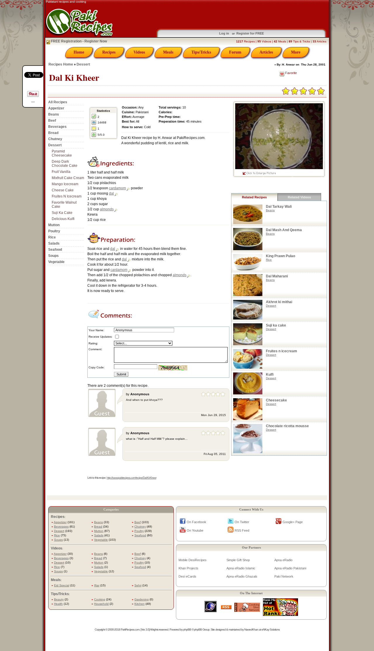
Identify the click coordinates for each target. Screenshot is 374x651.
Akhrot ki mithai (279, 302)
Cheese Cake (63, 190)
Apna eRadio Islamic (240, 568)
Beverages (57, 127)
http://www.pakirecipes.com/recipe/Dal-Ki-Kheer (131, 477)
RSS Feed (242, 530)
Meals (168, 52)
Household (101, 603)
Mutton (54, 225)
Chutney (55, 139)
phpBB (187, 629)
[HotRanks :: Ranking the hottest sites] (280, 614)
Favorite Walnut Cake (64, 204)
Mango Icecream (65, 184)
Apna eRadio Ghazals (241, 576)
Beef (52, 120)
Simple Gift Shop (238, 560)
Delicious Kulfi (63, 219)
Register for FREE (250, 33)
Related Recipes (254, 197)
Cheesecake (276, 400)
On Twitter (242, 522)
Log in (224, 33)
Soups (53, 256)
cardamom (117, 188)
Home (79, 52)
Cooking (99, 599)
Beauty (59, 599)
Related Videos (299, 197)
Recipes (108, 52)
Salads (54, 243)
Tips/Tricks (201, 52)
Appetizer (56, 108)
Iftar (96, 585)
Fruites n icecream (281, 351)
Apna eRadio (283, 560)
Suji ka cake (276, 325)
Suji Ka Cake (62, 213)
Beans (53, 114)
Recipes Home (61, 64)
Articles (266, 52)
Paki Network (283, 576)
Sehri (137, 585)
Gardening (141, 599)
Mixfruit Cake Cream (68, 178)
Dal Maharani (277, 276)
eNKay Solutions (271, 629)
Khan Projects (188, 568)
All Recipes (57, 102)
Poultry (54, 231)
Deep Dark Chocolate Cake (64, 163)
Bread (53, 133)
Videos (139, 52)
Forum (235, 52)
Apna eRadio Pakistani (290, 568)
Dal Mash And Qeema (284, 230)
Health (58, 603)
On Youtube (195, 530)
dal (111, 193)
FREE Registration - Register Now (78, 41)
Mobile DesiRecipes (193, 560)
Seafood (55, 250)
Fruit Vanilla (61, 172)
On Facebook (196, 522)
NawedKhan (251, 629)
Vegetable (56, 262)
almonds (107, 209)
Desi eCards (187, 576)
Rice (52, 237)
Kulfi (269, 374)
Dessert (83, 64)
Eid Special (61, 585)
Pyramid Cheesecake (62, 153)
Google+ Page (293, 522)
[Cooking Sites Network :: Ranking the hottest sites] (247, 610)
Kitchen (139, 603)
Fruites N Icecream (67, 196)
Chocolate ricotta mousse (287, 426)
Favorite (291, 73)
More (295, 52)
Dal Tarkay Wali (279, 207)
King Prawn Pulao (280, 256)
